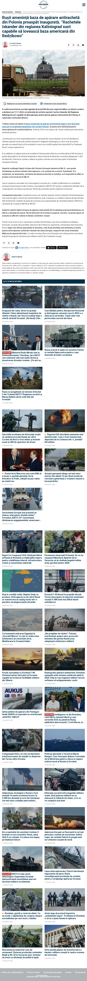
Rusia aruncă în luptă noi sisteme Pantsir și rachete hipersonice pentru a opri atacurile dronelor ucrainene (64, 352)
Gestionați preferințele (53, 972)
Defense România (7, 12)
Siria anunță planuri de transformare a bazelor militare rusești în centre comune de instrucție (64, 952)
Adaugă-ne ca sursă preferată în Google (22, 104)
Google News (24, 248)
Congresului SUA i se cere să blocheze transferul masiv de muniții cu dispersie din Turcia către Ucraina (21, 756)
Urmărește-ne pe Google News (55, 104)
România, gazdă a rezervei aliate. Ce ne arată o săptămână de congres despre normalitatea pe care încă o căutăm (22, 916)
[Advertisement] (65, 387)
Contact (68, 972)
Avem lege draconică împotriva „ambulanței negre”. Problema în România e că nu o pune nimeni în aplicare (65, 916)
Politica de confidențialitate (12, 972)
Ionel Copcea (16, 43)
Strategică (18, 12)
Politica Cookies (33, 972)
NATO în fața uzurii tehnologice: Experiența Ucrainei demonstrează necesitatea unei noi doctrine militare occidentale (19, 878)
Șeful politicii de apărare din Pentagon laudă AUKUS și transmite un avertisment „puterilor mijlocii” (22, 714)
